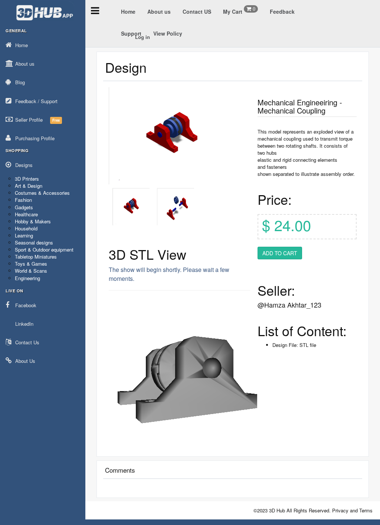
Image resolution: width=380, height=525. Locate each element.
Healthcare (26, 214)
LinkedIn (24, 323)
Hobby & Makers (33, 221)
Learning (24, 235)
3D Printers (27, 178)
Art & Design (28, 185)
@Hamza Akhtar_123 (289, 304)
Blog (20, 82)
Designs (24, 164)
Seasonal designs (34, 242)
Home (21, 45)
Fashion (23, 199)
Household (26, 228)
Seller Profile (37, 119)
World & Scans (31, 270)
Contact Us (27, 342)
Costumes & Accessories (42, 192)
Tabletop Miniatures (36, 256)
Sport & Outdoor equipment (44, 249)
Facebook (25, 305)
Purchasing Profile (35, 138)
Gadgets (24, 207)
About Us (25, 360)
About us (25, 63)
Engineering (27, 278)
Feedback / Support (36, 101)
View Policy (167, 33)
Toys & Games (31, 263)
